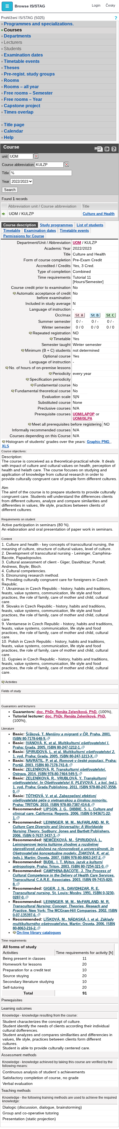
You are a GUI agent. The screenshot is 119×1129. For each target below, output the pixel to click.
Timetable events (22, 61)
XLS (5, 446)
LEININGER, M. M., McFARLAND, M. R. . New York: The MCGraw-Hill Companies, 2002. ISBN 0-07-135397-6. (65, 908)
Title (5, 173)
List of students (90, 225)
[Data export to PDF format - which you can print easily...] (98, 149)
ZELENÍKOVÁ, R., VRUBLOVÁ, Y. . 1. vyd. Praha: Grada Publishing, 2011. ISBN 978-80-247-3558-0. (65, 785)
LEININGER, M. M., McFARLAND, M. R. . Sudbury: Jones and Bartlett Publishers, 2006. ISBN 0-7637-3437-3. (61, 829)
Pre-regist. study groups (29, 74)
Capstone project (22, 105)
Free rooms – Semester (28, 93)
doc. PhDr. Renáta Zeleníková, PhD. (67, 712)
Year (5, 181)
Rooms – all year (21, 86)
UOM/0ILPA (82, 418)
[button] (7, 6)
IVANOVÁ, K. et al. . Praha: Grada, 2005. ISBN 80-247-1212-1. (61, 745)
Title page (14, 124)
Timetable (11, 231)
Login (96, 5)
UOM (77, 243)
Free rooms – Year (23, 99)
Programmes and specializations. (39, 23)
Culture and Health (99, 214)
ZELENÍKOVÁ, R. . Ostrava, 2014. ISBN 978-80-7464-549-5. (59, 771)
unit (5, 156)
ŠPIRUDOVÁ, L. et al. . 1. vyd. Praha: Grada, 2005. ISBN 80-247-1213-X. (64, 754)
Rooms (11, 80)
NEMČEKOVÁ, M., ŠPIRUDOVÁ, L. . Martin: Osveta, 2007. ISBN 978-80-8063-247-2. (63, 849)
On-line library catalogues (39, 933)
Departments (17, 36)
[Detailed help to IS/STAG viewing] (114, 149)
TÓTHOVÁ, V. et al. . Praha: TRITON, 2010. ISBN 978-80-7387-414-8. (60, 800)
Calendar (13, 131)
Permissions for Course (23, 236)
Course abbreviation (18, 165)
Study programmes (56, 225)
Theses (11, 67)
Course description (19, 225)
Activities (11, 682)
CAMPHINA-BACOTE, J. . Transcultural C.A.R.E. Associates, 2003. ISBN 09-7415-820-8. (64, 877)
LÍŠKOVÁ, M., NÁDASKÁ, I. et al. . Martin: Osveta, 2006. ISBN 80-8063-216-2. (64, 923)
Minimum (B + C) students (48, 350)
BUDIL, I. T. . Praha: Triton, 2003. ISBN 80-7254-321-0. (59, 864)
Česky (110, 5)
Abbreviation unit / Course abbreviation (42, 206)
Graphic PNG (98, 442)
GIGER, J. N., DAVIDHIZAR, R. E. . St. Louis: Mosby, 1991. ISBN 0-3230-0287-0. (64, 892)
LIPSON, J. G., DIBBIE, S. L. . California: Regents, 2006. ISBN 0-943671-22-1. (63, 813)
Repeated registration (52, 333)
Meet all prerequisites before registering (67, 424)
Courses (13, 30)
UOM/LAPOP (84, 414)
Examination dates (23, 55)
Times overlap (18, 112)
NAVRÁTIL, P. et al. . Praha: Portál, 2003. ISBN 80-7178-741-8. (65, 763)
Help (9, 137)
